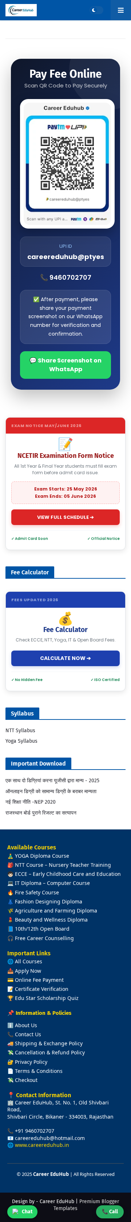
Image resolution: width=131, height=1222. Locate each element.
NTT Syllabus (20, 730)
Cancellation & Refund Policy (50, 1052)
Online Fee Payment (39, 979)
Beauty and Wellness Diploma (51, 919)
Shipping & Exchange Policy (49, 1043)
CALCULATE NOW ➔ (65, 658)
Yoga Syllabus (21, 741)
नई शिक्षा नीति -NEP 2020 (30, 802)
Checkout (26, 1080)
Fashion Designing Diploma (48, 901)
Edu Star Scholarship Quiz (47, 998)
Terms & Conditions (39, 1070)
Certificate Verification (41, 988)
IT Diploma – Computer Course (52, 882)
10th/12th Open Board (42, 928)
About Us (26, 1025)
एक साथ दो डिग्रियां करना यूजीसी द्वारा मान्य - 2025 (52, 781)
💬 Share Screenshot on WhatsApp (65, 364)
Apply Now (28, 970)
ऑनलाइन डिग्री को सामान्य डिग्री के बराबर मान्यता (50, 791)
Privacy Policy (31, 1061)
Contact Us (28, 1034)
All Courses (28, 961)
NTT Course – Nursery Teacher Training (63, 864)
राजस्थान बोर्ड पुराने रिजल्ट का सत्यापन (40, 813)
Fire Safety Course (37, 892)
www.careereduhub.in (42, 1144)
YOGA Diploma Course (42, 855)
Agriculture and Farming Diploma (56, 910)
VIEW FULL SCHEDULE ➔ (65, 517)
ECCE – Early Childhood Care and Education (68, 873)
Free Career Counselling (44, 938)
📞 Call (110, 1212)
